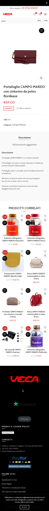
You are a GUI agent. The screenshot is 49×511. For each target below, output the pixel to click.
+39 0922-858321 (29, 8)
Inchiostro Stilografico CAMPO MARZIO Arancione (13, 239)
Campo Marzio (19, 124)
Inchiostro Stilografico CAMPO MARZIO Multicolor (36, 351)
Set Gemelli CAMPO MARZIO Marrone (13, 351)
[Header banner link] (22, 3)
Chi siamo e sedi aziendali (14, 491)
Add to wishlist (25, 108)
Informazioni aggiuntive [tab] (24, 144)
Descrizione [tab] (24, 137)
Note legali (7, 483)
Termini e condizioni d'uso (14, 487)
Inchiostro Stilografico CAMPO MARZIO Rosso (36, 239)
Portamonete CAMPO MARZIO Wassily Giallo (13, 275)
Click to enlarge (41, 78)
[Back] (4, 20)
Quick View (22, 220)
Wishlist (36, 13)
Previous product (39, 20)
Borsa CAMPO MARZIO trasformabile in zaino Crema (36, 276)
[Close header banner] (46, 3)
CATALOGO (24, 419)
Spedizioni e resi (9, 480)
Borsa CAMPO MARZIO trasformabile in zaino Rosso (36, 314)
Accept (24, 507)
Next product (45, 20)
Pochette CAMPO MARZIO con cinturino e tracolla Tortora (12, 314)
